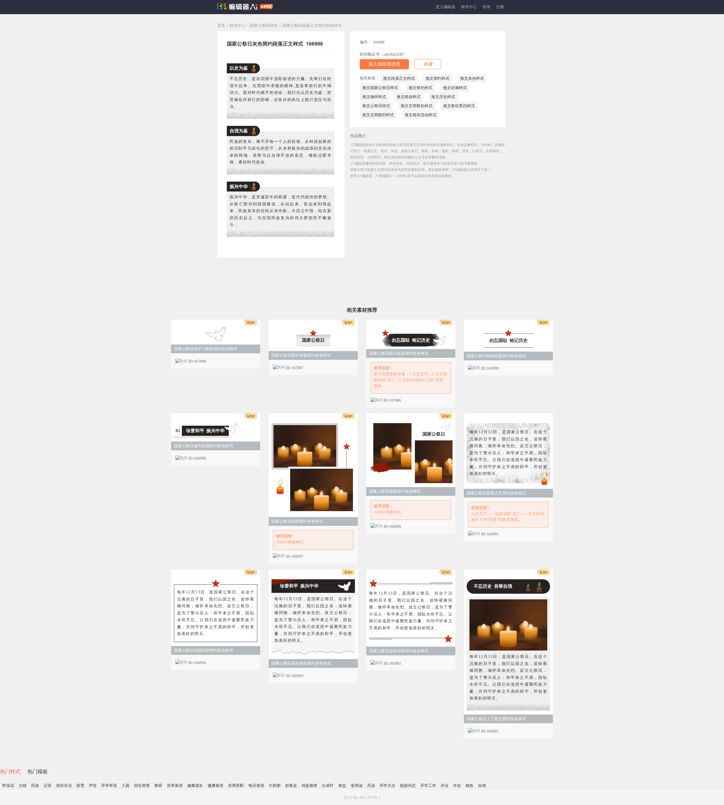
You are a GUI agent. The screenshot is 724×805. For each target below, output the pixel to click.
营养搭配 (236, 786)
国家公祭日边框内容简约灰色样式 (203, 650)
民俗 (35, 786)
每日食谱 (256, 786)
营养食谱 (175, 786)
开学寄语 (109, 786)
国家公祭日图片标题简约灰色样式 (301, 355)
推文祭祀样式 (420, 88)
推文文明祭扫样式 (378, 115)
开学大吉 (387, 786)
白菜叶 (328, 786)
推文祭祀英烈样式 (459, 106)
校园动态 (408, 786)
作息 (457, 786)
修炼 (469, 786)
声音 (93, 786)
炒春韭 (291, 786)
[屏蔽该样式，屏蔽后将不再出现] (250, 361)
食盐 (342, 786)
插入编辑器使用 (384, 64)
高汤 (371, 786)
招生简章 (142, 786)
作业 (445, 786)
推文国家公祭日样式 (380, 88)
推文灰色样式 (472, 78)
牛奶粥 (275, 786)
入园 (126, 786)
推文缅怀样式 (374, 97)
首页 (221, 25)
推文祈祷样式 (455, 88)
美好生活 (64, 786)
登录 (486, 7)
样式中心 (469, 7)
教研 (158, 786)
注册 (500, 7)
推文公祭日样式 (376, 106)
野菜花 (8, 786)
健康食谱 (215, 786)
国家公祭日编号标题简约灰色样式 (203, 446)
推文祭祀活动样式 (420, 115)
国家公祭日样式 (264, 25)
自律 (482, 786)
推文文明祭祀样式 (416, 106)
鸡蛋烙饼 (309, 786)
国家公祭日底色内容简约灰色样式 (301, 663)
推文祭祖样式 (409, 97)
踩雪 (80, 786)
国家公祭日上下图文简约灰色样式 (496, 719)
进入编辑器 (445, 7)
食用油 (357, 786)
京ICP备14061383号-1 (362, 797)
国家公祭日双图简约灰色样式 (297, 521)
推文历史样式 (443, 97)
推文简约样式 (437, 78)
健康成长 (195, 786)
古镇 (23, 786)
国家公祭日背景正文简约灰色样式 (496, 493)
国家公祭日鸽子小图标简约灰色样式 (205, 349)
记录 (47, 786)
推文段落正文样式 (399, 78)
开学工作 (428, 786)
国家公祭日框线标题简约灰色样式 (496, 356)
